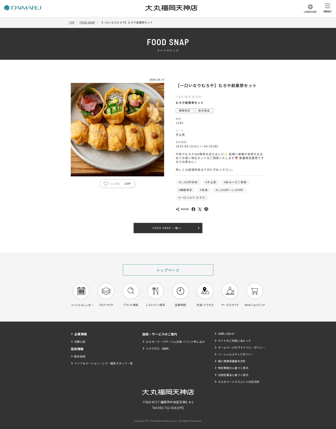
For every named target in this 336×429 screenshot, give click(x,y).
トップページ (168, 270)
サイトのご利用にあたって (234, 341)
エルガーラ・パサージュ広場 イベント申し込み (175, 342)
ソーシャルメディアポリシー (236, 354)
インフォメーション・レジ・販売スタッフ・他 (103, 363)
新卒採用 (79, 356)
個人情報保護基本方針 (232, 361)
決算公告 (79, 342)
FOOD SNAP (87, 22)
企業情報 (80, 334)
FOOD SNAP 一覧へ (167, 228)
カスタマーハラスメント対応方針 (239, 382)
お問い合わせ (226, 334)
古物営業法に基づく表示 (233, 375)
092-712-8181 (168, 407)
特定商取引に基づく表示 (233, 368)
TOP (72, 22)
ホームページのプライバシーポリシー (241, 347)
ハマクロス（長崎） (158, 348)
